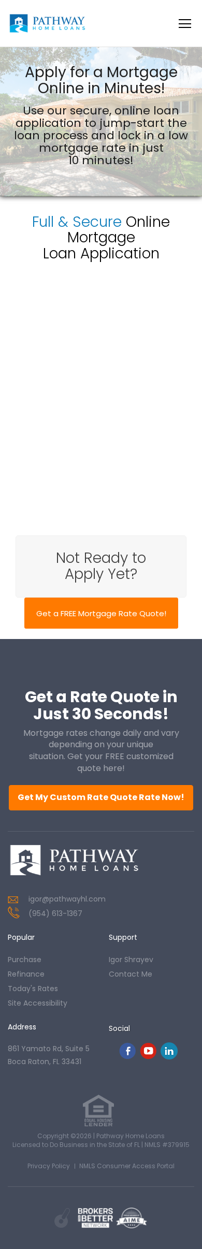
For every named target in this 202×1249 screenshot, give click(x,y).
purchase (24, 959)
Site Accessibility (37, 1003)
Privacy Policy (48, 1165)
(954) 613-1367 (55, 913)
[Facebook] (127, 1057)
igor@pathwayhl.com (67, 899)
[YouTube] (148, 1057)
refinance (26, 974)
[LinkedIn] (169, 1057)
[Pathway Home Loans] (74, 860)
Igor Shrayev (131, 959)
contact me (130, 974)
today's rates (33, 988)
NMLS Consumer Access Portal (127, 1165)
